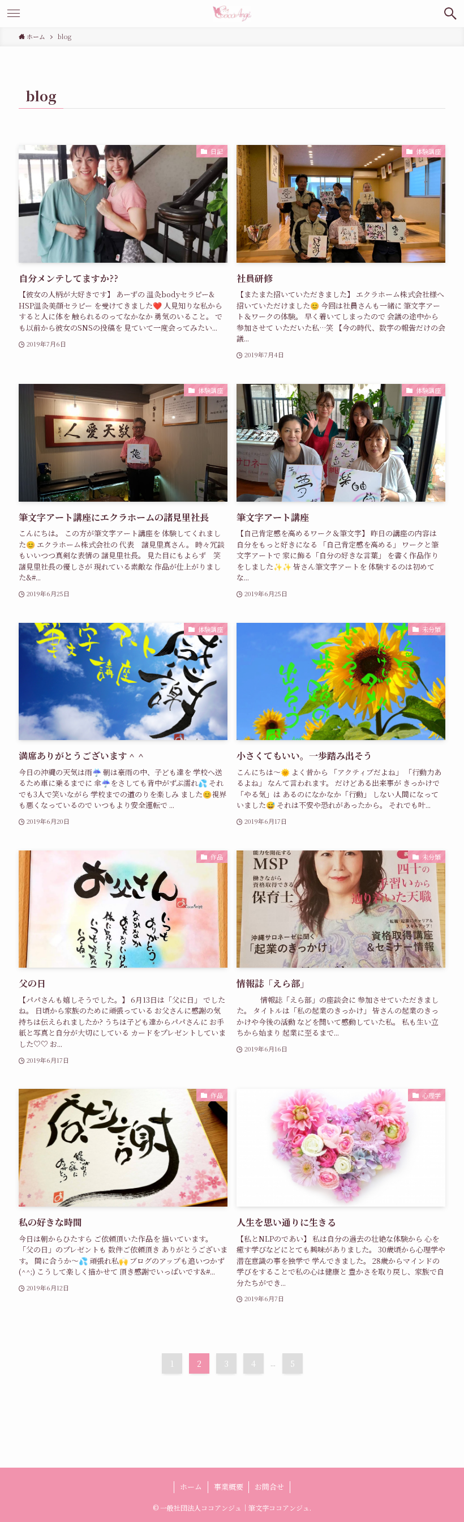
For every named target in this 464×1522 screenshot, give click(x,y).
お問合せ (269, 1486)
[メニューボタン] (13, 13)
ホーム (191, 1486)
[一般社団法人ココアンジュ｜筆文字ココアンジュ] (232, 13)
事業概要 (228, 1486)
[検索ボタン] (450, 13)
